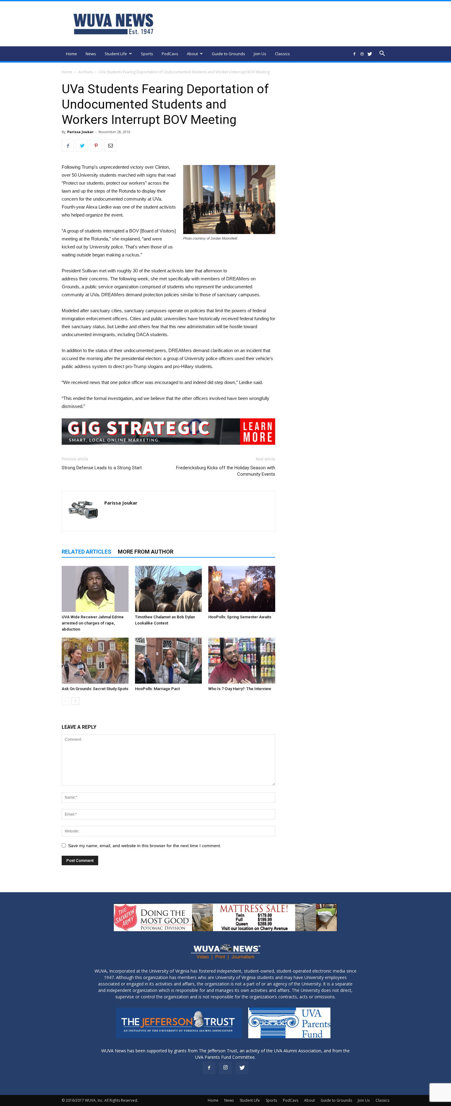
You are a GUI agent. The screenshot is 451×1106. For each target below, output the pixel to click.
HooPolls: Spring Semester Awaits (239, 617)
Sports (147, 53)
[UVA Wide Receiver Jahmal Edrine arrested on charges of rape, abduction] (95, 589)
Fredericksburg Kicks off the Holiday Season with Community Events (225, 471)
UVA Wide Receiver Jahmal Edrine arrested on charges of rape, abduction (93, 623)
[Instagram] (362, 53)
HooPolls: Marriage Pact (157, 688)
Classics (282, 53)
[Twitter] (369, 53)
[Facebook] (354, 53)
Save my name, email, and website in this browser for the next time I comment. (144, 845)
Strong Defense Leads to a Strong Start (102, 467)
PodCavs (170, 53)
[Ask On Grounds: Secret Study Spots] (95, 661)
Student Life (116, 53)
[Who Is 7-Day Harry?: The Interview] (241, 661)
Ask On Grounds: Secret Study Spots (95, 688)
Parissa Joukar (80, 131)
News (91, 53)
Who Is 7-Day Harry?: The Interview (239, 688)
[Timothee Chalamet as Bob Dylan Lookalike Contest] (168, 589)
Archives (85, 72)
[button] (382, 54)
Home (71, 53)
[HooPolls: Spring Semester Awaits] (241, 589)
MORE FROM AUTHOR (145, 551)
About (192, 53)
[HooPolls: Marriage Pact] (168, 661)
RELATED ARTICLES (86, 551)
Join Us (260, 53)
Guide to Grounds (228, 53)
